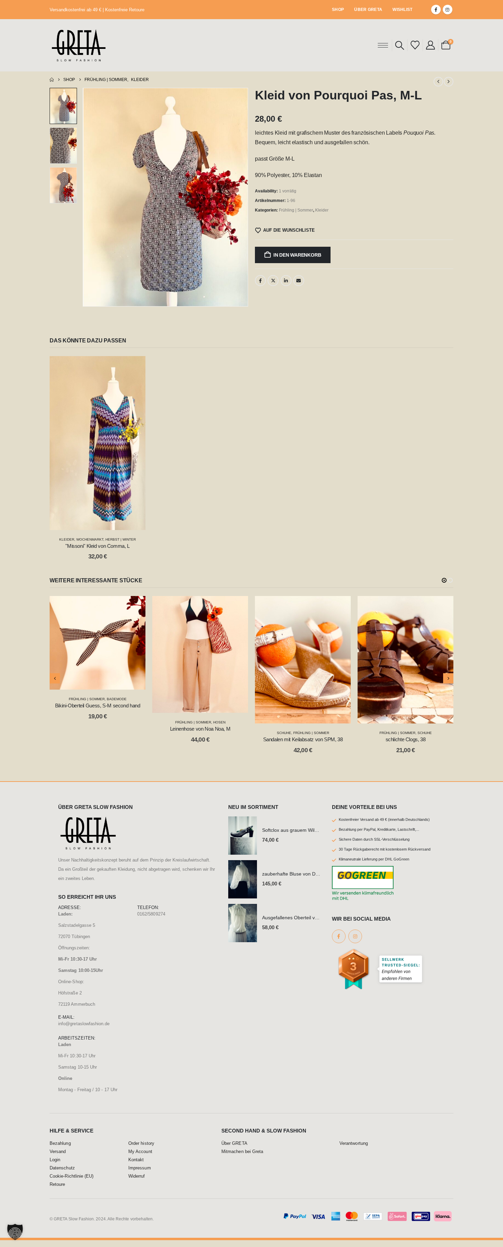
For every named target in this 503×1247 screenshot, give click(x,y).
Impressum (139, 1175)
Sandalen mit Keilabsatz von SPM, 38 (200, 739)
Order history (141, 1150)
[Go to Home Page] (52, 80)
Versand (58, 1158)
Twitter (273, 280)
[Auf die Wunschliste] (135, 366)
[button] (400, 45)
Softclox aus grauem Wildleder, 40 (299, 837)
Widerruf (136, 1183)
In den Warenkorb (297, 255)
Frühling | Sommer (296, 210)
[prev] (438, 81)
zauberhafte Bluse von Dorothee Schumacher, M (314, 881)
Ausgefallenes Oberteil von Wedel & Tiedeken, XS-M (319, 924)
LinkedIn (286, 280)
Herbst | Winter (120, 539)
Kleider (321, 210)
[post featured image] (242, 842)
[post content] (97, 443)
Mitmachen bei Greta (242, 1158)
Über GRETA (368, 9)
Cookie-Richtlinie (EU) (71, 1183)
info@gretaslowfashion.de (84, 1030)
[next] (448, 81)
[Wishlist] (415, 45)
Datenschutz (62, 1175)
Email (298, 280)
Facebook (260, 280)
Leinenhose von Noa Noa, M (97, 729)
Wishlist (402, 9)
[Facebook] (436, 9)
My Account (140, 1158)
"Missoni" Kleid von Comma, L (97, 546)
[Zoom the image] (88, 827)
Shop (338, 9)
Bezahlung (60, 1150)
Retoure (57, 1191)
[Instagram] (447, 9)
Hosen (117, 722)
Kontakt (136, 1166)
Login (55, 1166)
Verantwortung (353, 1150)
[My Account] (430, 45)
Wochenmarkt (89, 539)
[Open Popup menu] (383, 45)
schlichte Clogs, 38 (303, 739)
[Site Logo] (79, 45)
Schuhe (181, 733)
